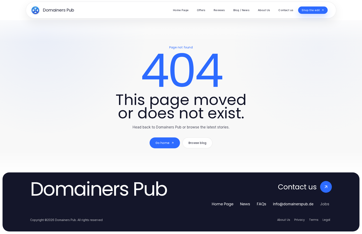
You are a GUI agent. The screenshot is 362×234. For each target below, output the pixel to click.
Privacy (299, 220)
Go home (162, 143)
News (245, 204)
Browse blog (197, 143)
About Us (283, 220)
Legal (326, 220)
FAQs (261, 204)
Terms (313, 220)
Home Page (222, 204)
